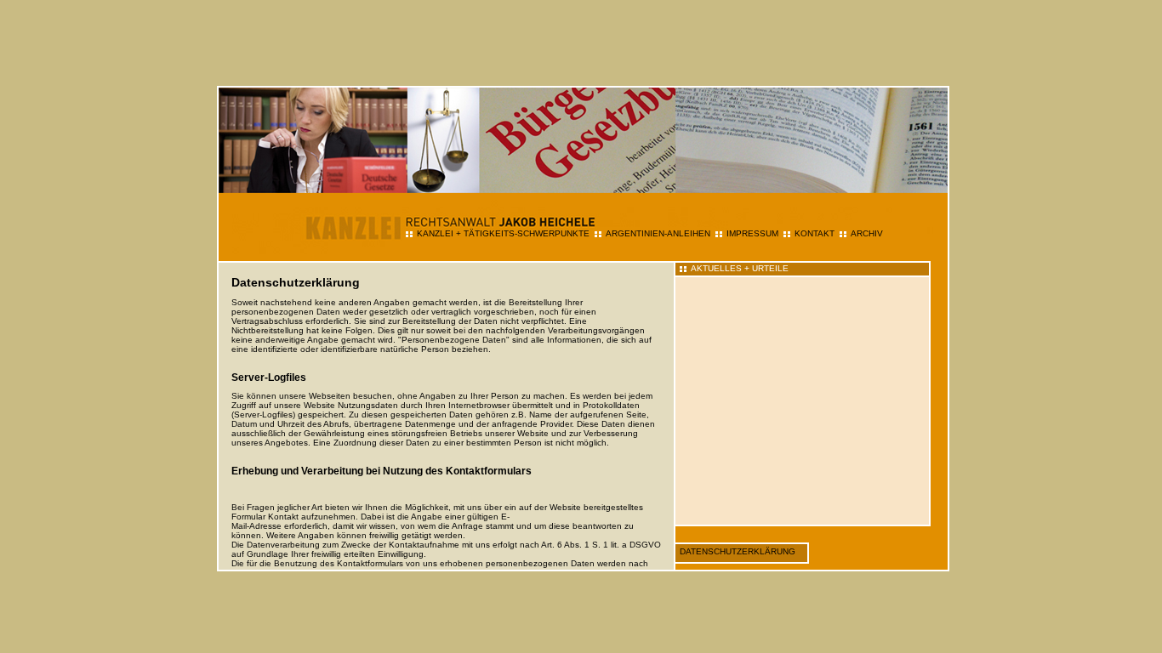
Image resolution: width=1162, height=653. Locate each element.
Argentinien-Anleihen (658, 233)
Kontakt (814, 233)
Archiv (867, 233)
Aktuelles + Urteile (740, 268)
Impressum (752, 233)
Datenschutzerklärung (737, 551)
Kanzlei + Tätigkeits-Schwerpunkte (503, 233)
